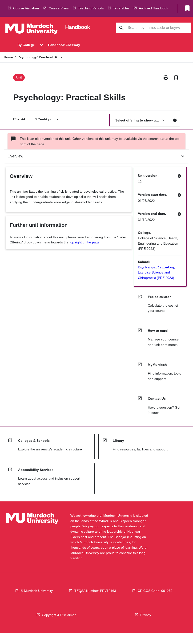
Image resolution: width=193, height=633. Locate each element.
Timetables (121, 8)
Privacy (145, 615)
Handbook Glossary (64, 45)
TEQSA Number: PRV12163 (95, 591)
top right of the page (84, 242)
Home (8, 57)
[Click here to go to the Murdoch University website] (31, 29)
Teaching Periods (91, 8)
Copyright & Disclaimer (59, 615)
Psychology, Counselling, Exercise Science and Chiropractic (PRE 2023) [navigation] (156, 272)
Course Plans (59, 8)
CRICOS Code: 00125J (155, 591)
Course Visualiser (26, 8)
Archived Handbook (153, 8)
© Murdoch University (37, 591)
